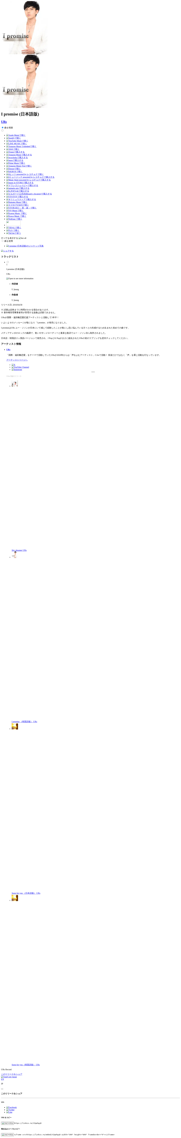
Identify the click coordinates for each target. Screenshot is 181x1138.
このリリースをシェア (11, 1074)
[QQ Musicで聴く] (15, 210)
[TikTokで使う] (13, 233)
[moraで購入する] (14, 160)
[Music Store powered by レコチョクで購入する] (28, 180)
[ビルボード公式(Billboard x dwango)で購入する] (29, 194)
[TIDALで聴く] (13, 227)
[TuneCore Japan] (9, 1077)
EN (2, 1079)
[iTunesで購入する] (15, 152)
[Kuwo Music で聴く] (16, 216)
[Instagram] (17, 369)
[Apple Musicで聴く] (16, 135)
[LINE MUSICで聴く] (16, 143)
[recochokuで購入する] (17, 157)
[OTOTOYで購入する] (17, 196)
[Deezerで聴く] (13, 169)
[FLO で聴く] (12, 230)
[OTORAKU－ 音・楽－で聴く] (21, 208)
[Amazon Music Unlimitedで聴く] (21, 146)
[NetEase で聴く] (14, 219)
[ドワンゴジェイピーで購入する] (22, 185)
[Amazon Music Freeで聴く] (19, 166)
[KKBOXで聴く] (14, 171)
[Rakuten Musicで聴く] (17, 202)
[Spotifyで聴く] (13, 138)
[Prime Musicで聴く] (15, 163)
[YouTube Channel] (20, 367)
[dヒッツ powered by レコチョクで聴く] (25, 174)
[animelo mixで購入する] (17, 188)
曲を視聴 (8, 128)
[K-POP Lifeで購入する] (17, 191)
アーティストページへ (17, 360)
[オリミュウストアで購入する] (21, 199)
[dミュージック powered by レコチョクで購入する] (30, 177)
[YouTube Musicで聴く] (17, 141)
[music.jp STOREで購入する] (20, 183)
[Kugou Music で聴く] (16, 213)
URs (4, 121)
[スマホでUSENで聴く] (17, 205)
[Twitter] (13, 365)
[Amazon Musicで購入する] (19, 155)
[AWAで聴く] (13, 149)
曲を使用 (8, 241)
